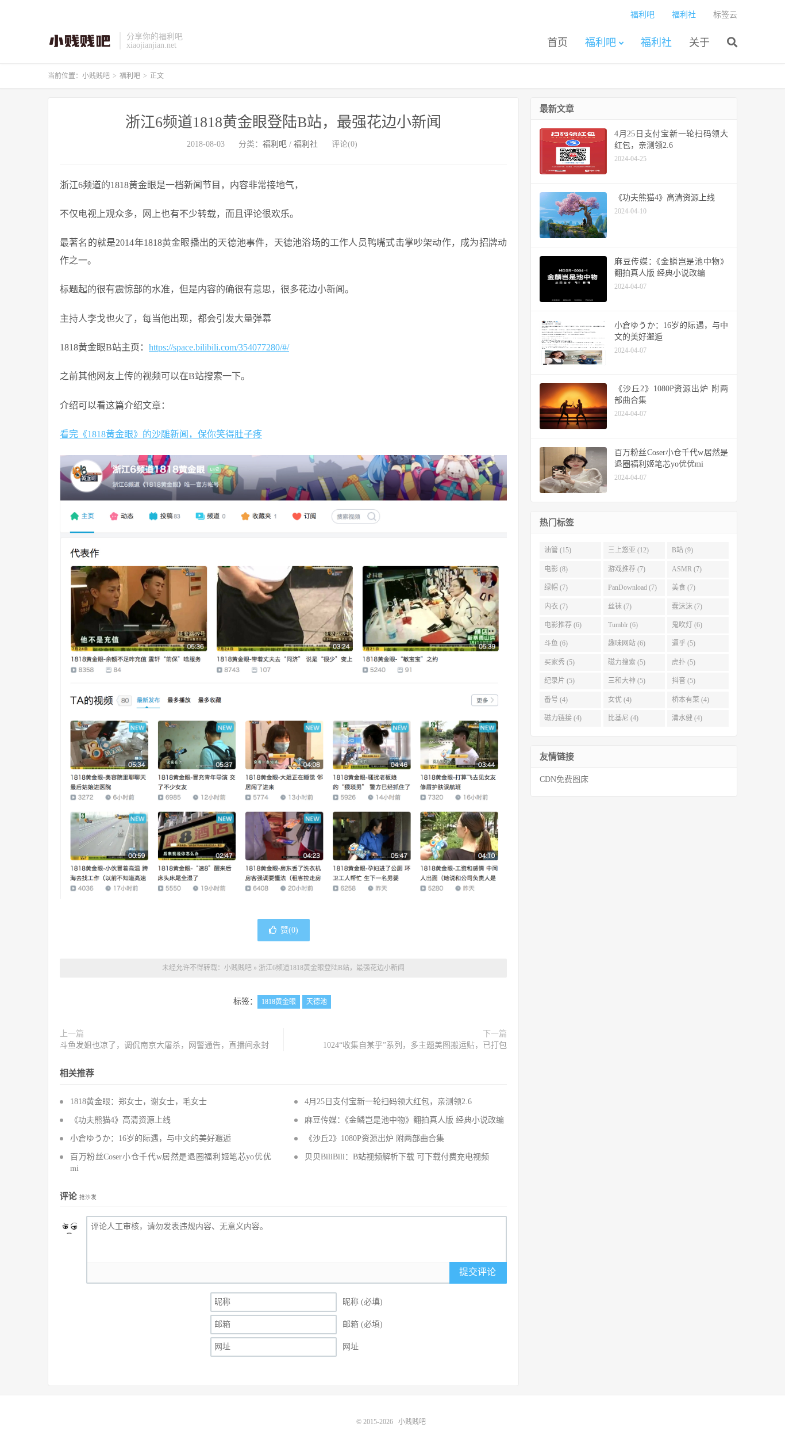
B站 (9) (682, 550)
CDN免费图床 (564, 779)
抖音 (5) (683, 681)
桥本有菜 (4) (690, 700)
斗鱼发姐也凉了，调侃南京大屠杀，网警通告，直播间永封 (164, 1045)
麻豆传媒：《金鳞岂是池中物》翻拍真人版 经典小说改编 (404, 1120)
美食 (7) (683, 587)
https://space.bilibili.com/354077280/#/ (219, 347)
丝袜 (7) (620, 606)
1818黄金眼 (278, 1002)
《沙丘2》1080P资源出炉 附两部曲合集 (374, 1138)
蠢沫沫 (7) (687, 606)
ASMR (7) (687, 569)
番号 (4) (556, 700)
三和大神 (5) (626, 681)
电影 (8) (556, 569)
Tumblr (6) (623, 625)
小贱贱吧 (81, 41)
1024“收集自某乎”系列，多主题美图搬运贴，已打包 (415, 1045)
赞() (289, 930)
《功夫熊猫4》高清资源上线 (120, 1120)
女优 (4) (620, 700)
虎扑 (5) (683, 662)
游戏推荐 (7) (626, 569)
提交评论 (477, 1272)
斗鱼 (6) (556, 643)
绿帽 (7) (556, 587)
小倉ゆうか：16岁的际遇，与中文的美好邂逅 (150, 1138)
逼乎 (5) (683, 643)
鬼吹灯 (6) (687, 625)
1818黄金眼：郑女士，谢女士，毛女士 (138, 1101)
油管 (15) (557, 550)
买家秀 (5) (559, 662)
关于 (699, 42)
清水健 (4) (687, 718)
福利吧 (600, 42)
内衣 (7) (556, 606)
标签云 (725, 14)
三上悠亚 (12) (628, 550)
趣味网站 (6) (626, 643)
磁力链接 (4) (563, 718)
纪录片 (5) (559, 681)
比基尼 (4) (623, 718)
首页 (557, 42)
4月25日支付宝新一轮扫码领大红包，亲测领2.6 (388, 1101)
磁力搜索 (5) (626, 662)
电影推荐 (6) (563, 625)
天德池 (316, 1002)
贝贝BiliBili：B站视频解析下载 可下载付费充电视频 (397, 1156)
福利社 (656, 42)
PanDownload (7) (632, 587)
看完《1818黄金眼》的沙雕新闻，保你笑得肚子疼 (161, 434)
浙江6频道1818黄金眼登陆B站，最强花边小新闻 (283, 122)
